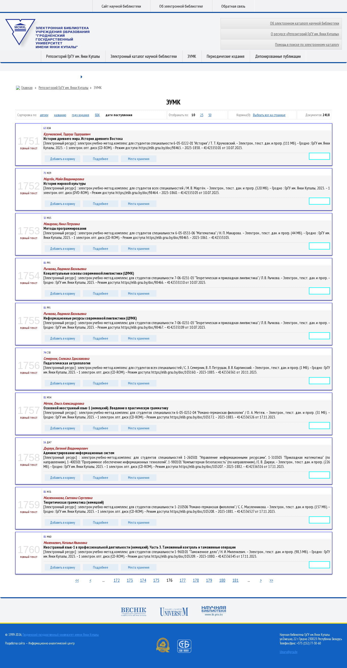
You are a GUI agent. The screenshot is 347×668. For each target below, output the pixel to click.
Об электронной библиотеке (181, 6)
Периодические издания (225, 56)
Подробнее (100, 158)
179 (209, 580)
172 (117, 580)
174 (143, 580)
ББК (97, 115)
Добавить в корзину (62, 158)
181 (235, 580)
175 (156, 580)
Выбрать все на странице (269, 115)
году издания (80, 115)
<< (77, 580)
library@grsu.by (288, 652)
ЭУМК (191, 56)
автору (44, 115)
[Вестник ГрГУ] (133, 612)
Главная (27, 88)
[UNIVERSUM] (174, 612)
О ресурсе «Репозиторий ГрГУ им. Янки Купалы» (305, 33)
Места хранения (138, 158)
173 (130, 580)
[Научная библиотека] (214, 611)
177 (183, 580)
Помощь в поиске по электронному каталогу (307, 44)
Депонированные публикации (278, 56)
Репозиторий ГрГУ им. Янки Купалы (73, 56)
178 (196, 580)
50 (209, 115)
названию (60, 115)
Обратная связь (233, 6)
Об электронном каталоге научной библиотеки (304, 23)
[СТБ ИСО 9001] (187, 651)
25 (201, 115)
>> (271, 580)
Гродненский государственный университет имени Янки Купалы (61, 634)
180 (222, 580)
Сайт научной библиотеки (121, 6)
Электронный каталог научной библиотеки (144, 56)
